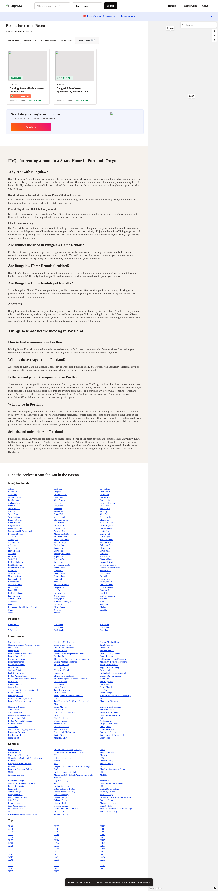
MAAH (103, 698)
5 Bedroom (58, 627)
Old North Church (61, 670)
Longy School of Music (18, 797)
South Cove (105, 531)
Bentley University (16, 786)
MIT (10, 811)
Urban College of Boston (64, 789)
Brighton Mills (14, 525)
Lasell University (61, 794)
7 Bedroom (12, 630)
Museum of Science (16, 707)
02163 (10, 854)
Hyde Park (104, 506)
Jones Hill (12, 554)
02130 (56, 846)
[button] (212, 6)
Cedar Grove (59, 548)
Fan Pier (103, 690)
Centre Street (59, 735)
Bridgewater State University (20, 764)
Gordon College (60, 797)
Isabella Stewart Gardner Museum (22, 679)
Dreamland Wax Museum (64, 712)
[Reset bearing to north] (214, 40)
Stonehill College (61, 803)
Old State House (15, 642)
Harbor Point (59, 545)
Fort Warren (13, 667)
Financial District (107, 559)
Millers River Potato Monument (113, 662)
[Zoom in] (214, 31)
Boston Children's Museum (19, 701)
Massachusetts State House (65, 534)
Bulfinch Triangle (15, 562)
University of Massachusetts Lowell (23, 814)
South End (58, 514)
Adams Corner (106, 542)
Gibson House (14, 710)
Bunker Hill (105, 534)
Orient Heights (14, 573)
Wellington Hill (106, 582)
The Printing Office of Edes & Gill (23, 690)
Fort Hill (103, 593)
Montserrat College (108, 803)
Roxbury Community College (66, 772)
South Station (59, 568)
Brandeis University (62, 811)
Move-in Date (30, 40)
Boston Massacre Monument (20, 653)
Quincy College (14, 792)
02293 (102, 868)
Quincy (11, 610)
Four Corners (13, 587)
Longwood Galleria (108, 732)
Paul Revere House (16, 673)
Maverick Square (15, 576)
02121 (56, 837)
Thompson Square (61, 539)
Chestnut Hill (13, 542)
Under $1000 (13, 625)
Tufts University (107, 752)
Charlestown (105, 492)
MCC (10, 772)
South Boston (13, 514)
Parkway (11, 604)
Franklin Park (14, 596)
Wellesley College (107, 792)
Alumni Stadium (15, 684)
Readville (104, 576)
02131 (102, 846)
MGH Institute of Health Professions (115, 797)
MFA (56, 715)
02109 (56, 826)
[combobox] (52, 5)
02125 (102, 840)
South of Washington (63, 601)
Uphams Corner (60, 559)
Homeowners (190, 6)
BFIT (102, 766)
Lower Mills (105, 551)
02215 (102, 863)
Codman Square (106, 585)
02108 (10, 826)
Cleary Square (60, 607)
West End (104, 514)
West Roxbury (14, 517)
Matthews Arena (60, 724)
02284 (56, 868)
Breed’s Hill (105, 648)
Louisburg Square (15, 534)
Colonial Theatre (107, 718)
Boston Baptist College (109, 789)
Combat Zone (59, 562)
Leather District (60, 494)
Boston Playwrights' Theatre (20, 721)
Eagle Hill (58, 570)
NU (55, 755)
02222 (56, 865)
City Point (12, 601)
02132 (10, 849)
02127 (56, 843)
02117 (10, 835)
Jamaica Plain (14, 509)
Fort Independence (16, 662)
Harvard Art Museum (17, 659)
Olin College (13, 800)
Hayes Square (105, 537)
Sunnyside (58, 579)
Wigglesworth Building (109, 667)
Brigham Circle (60, 587)
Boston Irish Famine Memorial (113, 673)
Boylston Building (61, 665)
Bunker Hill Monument (64, 648)
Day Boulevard (14, 735)
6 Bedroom (104, 627)
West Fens (104, 604)
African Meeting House (110, 642)
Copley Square (106, 528)
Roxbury (103, 511)
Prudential (58, 604)
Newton (57, 610)
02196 (56, 854)
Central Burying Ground (110, 653)
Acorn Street (59, 687)
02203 (56, 857)
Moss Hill (58, 582)
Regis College (106, 806)
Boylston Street (14, 693)
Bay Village (105, 489)
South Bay (12, 548)
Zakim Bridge (106, 693)
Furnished (104, 630)
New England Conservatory (111, 783)
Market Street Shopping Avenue (21, 729)
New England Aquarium (110, 715)
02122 (102, 837)
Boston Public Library (17, 676)
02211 (10, 863)
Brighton (57, 492)
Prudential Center (61, 726)
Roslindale (58, 511)
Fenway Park (59, 576)
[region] (181, 68)
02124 (56, 840)
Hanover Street (106, 590)
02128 (102, 843)
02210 (102, 860)
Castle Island (105, 684)
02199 (102, 854)
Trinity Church (106, 645)
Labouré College (61, 800)
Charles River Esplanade (64, 676)
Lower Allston (60, 525)
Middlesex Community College (113, 769)
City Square (13, 539)
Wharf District (60, 517)
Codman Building (15, 670)
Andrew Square (14, 599)
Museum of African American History (24, 645)
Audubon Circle (15, 503)
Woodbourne (13, 582)
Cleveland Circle (61, 520)
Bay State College (61, 780)
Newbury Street (60, 531)
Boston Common (107, 650)
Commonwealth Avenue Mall (20, 531)
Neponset (104, 554)
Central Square (60, 573)
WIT (56, 783)
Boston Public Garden (17, 656)
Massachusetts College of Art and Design (25, 758)
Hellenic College (61, 806)
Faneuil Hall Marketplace (64, 732)
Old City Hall (59, 667)
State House (13, 648)
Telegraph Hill (60, 599)
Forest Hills (105, 579)
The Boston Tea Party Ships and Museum (71, 659)
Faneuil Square (106, 523)
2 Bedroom (58, 625)
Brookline (104, 610)
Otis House (58, 710)
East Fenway (13, 500)
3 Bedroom (104, 625)
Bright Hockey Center (109, 724)
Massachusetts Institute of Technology (116, 809)
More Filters (66, 40)
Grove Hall (58, 551)
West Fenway (59, 500)
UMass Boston (14, 752)
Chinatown (12, 494)
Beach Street (105, 738)
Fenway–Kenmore (107, 503)
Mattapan (58, 509)
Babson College (106, 794)
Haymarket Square (108, 565)
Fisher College (14, 789)
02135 (10, 851)
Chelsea (103, 607)
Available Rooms (48, 40)
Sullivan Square (106, 539)
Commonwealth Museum (110, 707)
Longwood (58, 506)
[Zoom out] (214, 35)
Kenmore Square (107, 500)
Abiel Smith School (62, 718)
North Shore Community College (68, 809)
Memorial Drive (60, 738)
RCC (102, 772)
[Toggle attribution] (215, 888)
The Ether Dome (107, 710)
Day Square (105, 573)
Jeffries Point (105, 570)
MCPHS (103, 775)
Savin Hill (12, 559)
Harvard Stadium (15, 724)
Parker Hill (12, 590)
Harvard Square (106, 656)
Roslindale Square (15, 593)
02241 (102, 865)
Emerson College (107, 761)
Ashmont (12, 545)
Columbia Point (106, 545)
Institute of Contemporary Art (20, 698)
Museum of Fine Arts (109, 701)
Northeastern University (18, 755)
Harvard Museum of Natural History (115, 696)
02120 (10, 837)
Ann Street (58, 590)
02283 (10, 868)
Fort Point (104, 599)
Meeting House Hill (62, 554)
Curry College (14, 803)
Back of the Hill (106, 587)
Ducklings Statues (15, 696)
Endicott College (107, 800)
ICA (56, 698)
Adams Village (60, 542)
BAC (56, 769)
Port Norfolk (105, 556)
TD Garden (13, 726)
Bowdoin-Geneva (61, 585)
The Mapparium (106, 681)
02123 (10, 840)
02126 (10, 843)
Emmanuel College (16, 780)
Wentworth (104, 780)
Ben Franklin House (16, 665)
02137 (102, 851)
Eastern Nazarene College (64, 792)
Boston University (61, 786)
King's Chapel (106, 687)
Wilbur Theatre (60, 721)
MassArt (103, 755)
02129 (10, 846)
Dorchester (104, 494)
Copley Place (105, 726)
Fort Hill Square (15, 565)
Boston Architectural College (20, 769)
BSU (56, 764)
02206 (56, 860)
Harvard (11, 761)
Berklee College (106, 764)
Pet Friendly (59, 630)
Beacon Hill (13, 492)
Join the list (31, 127)
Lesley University (15, 794)
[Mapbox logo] (155, 888)
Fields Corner (105, 548)
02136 (56, 851)
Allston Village (106, 517)
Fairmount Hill (14, 579)
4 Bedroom (12, 627)
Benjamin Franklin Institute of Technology (72, 766)
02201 (10, 857)
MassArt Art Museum (109, 712)
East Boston (105, 497)
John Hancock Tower (63, 690)
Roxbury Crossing (107, 596)
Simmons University (16, 775)
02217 (10, 865)
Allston (11, 489)
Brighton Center (15, 520)
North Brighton (106, 525)
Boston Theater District (110, 568)
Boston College (14, 749)
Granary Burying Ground (110, 676)
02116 (102, 832)
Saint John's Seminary (17, 806)
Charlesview (105, 520)
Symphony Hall (60, 673)
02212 (56, 863)
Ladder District (106, 562)
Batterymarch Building (109, 665)
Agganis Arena (106, 721)
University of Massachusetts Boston (69, 752)
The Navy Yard (60, 537)
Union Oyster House (62, 645)
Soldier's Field (60, 528)
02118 (56, 835)
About (205, 6)
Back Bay (58, 489)
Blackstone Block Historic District (22, 607)
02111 (10, 829)
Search (111, 6)
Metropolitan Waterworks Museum (68, 696)
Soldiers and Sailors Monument (113, 659)
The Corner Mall (61, 729)
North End (12, 511)
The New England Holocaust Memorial (70, 679)
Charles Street (60, 693)
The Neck (12, 537)
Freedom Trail (60, 656)
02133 (56, 849)
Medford (11, 613)
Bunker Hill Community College (67, 749)
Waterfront (12, 570)
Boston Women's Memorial (65, 662)
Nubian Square (60, 596)
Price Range (13, 40)
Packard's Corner (15, 528)
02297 (10, 871)
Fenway (11, 506)
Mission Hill (105, 509)
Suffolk (57, 761)
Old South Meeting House (65, 642)
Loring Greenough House (19, 715)
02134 (102, 849)
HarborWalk (59, 684)
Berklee (11, 766)
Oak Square (59, 523)
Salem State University (63, 758)
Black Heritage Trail (16, 718)
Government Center (62, 565)
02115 (56, 832)
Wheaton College (61, 814)
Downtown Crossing (16, 732)
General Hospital (15, 712)
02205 (10, 860)
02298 (56, 871)
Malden (57, 613)
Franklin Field (14, 551)
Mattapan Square (15, 585)
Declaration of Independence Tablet (69, 653)
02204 (102, 857)
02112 (56, 829)
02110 (102, 826)
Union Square (14, 523)
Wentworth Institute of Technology (23, 783)
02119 (102, 835)
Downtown (58, 497)
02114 (10, 832)
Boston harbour (60, 650)
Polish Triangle (14, 556)
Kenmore (58, 503)
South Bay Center (107, 729)
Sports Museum (60, 707)
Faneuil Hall (105, 670)
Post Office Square (16, 568)
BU (101, 786)
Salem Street (13, 738)
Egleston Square (61, 593)
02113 (102, 829)
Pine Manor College (16, 809)
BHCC (102, 749)
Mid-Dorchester (14, 497)
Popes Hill (58, 556)
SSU (102, 758)
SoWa (102, 601)
